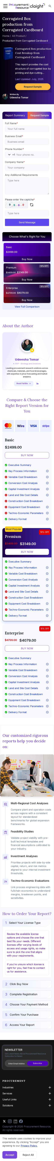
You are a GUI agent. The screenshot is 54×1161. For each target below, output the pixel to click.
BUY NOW (27, 455)
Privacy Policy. (29, 1145)
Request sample (39, 115)
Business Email (14, 136)
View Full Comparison (27, 306)
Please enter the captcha (20, 199)
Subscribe (37, 1063)
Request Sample (33, 86)
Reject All (28, 1154)
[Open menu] (5, 6)
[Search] (50, 6)
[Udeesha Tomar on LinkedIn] (37, 383)
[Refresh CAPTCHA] (31, 204)
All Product (18, 35)
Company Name (15, 162)
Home (5, 35)
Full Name (11, 123)
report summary (15, 115)
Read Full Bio (22, 383)
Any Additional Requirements (21, 174)
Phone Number (14, 149)
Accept (9, 1154)
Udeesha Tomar (19, 97)
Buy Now (27, 259)
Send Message (27, 222)
